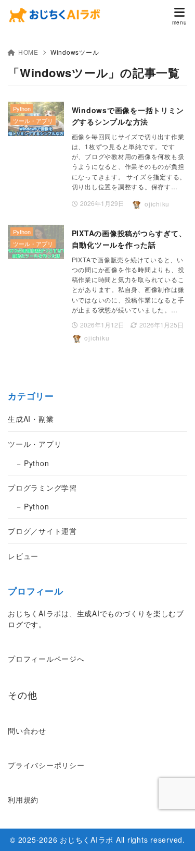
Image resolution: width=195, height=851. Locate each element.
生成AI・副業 (31, 419)
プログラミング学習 (42, 487)
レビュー (23, 556)
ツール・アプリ (34, 444)
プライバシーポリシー (46, 765)
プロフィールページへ (46, 658)
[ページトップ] (174, 830)
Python (36, 463)
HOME (28, 51)
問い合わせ (27, 730)
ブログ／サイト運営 (42, 531)
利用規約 (23, 799)
